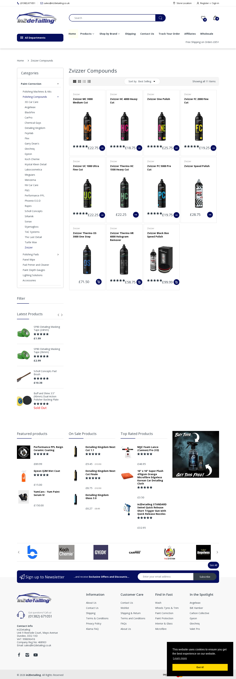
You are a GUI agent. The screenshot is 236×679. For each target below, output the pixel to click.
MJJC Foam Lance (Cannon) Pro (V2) (148, 449)
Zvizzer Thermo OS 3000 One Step (84, 234)
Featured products (32, 433)
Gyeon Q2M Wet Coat (47, 471)
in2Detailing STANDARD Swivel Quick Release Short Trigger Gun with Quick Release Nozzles (152, 509)
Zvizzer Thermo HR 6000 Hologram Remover (122, 236)
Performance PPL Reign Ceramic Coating (48, 449)
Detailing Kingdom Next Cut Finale (100, 472)
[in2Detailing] (40, 18)
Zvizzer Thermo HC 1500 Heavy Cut (122, 167)
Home (20, 60)
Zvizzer (76, 94)
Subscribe (205, 576)
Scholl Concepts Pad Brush (45, 373)
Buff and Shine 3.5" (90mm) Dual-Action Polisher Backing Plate (46, 396)
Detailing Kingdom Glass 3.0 (97, 496)
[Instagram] (27, 656)
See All (213, 565)
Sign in (215, 3)
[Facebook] (19, 656)
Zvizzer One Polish (158, 99)
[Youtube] (36, 656)
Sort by (132, 81)
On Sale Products (83, 433)
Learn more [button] (180, 658)
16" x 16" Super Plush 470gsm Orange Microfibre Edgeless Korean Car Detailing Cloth (150, 477)
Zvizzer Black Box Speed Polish (158, 234)
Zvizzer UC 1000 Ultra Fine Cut (86, 167)
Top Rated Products (137, 433)
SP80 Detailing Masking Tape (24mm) (47, 328)
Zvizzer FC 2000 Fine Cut (196, 100)
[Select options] (102, 148)
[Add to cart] (99, 282)
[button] (41, 334)
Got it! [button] (200, 667)
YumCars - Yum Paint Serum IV (47, 493)
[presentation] (58, 315)
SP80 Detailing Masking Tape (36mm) (47, 350)
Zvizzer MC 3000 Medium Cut (83, 100)
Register (204, 3)
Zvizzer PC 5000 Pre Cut (159, 167)
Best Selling (144, 81)
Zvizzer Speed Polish (197, 166)
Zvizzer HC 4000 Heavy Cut (124, 100)
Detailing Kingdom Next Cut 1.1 (100, 449)
